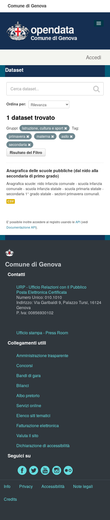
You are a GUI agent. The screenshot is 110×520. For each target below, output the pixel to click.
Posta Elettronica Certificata (41, 292)
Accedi (93, 57)
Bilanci (22, 385)
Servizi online (28, 405)
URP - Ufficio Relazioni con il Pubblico (51, 287)
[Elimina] (65, 128)
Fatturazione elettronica (37, 425)
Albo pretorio (28, 395)
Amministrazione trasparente (42, 355)
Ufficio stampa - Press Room (42, 333)
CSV (10, 201)
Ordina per (15, 103)
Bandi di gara (28, 375)
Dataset (14, 69)
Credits (10, 499)
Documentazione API (21, 227)
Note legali (83, 486)
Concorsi (24, 365)
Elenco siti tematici (33, 415)
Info (7, 486)
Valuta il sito (27, 435)
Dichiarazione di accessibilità (43, 445)
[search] (96, 89)
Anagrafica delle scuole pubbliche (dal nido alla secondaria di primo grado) (52, 173)
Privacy (26, 486)
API (77, 222)
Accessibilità (52, 486)
